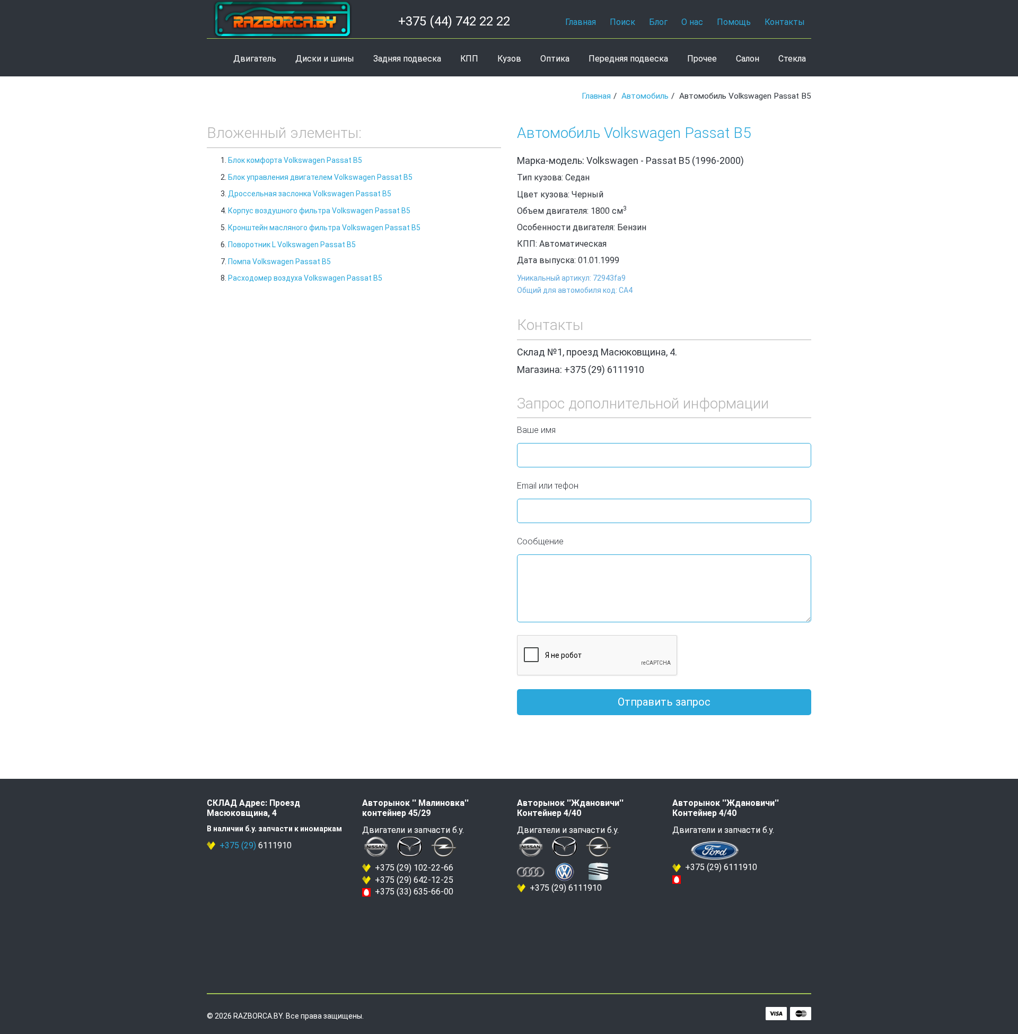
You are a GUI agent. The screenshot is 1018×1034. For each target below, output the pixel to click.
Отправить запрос (664, 702)
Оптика (554, 59)
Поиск (622, 22)
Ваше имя (536, 430)
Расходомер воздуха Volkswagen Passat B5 (305, 278)
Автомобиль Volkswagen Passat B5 (634, 133)
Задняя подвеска (407, 59)
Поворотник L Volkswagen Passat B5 (292, 244)
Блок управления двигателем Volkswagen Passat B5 (320, 177)
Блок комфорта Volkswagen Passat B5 (295, 160)
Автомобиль (645, 96)
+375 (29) (238, 845)
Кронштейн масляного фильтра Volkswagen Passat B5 (324, 227)
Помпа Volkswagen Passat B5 (279, 261)
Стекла (792, 59)
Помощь (734, 22)
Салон (747, 59)
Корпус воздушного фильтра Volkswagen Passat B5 (319, 210)
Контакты (785, 22)
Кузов (509, 59)
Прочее (702, 59)
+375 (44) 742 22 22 (454, 21)
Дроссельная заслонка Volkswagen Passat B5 (309, 193)
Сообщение (540, 541)
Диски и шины (324, 59)
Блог (658, 22)
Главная (580, 22)
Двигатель (254, 59)
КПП (469, 59)
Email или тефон (547, 486)
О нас (692, 22)
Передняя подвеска (628, 59)
